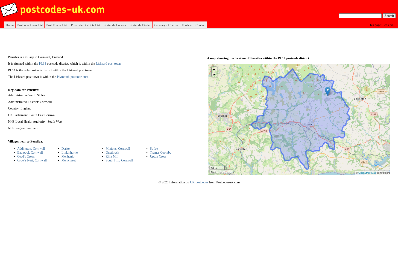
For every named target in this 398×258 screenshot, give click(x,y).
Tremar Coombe (160, 152)
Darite (65, 148)
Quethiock (112, 152)
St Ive (154, 148)
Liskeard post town (108, 63)
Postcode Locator (115, 25)
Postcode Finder (140, 25)
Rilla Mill (112, 156)
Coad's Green (26, 156)
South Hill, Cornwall (119, 160)
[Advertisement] (99, 43)
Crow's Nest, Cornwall (32, 160)
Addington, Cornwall (31, 148)
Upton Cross (158, 156)
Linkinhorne (69, 152)
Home (10, 25)
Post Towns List (56, 25)
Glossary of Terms (166, 25)
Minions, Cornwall (118, 148)
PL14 (42, 63)
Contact (200, 25)
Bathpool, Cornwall (30, 152)
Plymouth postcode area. (73, 77)
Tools (187, 25)
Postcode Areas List (30, 25)
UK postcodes (199, 182)
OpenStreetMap (367, 172)
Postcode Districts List (85, 25)
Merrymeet (68, 160)
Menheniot (68, 156)
